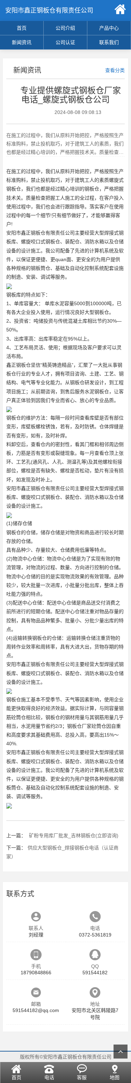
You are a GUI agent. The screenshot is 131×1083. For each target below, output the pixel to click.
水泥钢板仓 (97, 391)
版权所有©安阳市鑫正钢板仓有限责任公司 (65, 1057)
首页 (22, 28)
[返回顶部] (121, 1052)
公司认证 (65, 42)
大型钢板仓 (97, 312)
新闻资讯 (21, 42)
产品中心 (109, 28)
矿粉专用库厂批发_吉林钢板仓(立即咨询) (73, 835)
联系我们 (109, 42)
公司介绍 (65, 28)
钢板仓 (92, 189)
